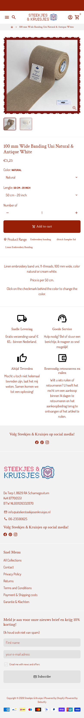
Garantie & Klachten (16, 602)
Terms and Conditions (17, 588)
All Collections (12, 560)
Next (76, 75)
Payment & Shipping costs (20, 595)
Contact (8, 567)
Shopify (60, 698)
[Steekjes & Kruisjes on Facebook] (37, 442)
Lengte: (16, 187)
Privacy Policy (12, 574)
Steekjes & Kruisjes (34, 698)
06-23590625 (15, 519)
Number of (10, 205)
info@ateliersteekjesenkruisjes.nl (27, 512)
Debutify (42, 702)
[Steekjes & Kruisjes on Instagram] (47, 442)
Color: (12, 170)
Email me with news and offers (24, 664)
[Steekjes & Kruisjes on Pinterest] (42, 442)
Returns (8, 581)
